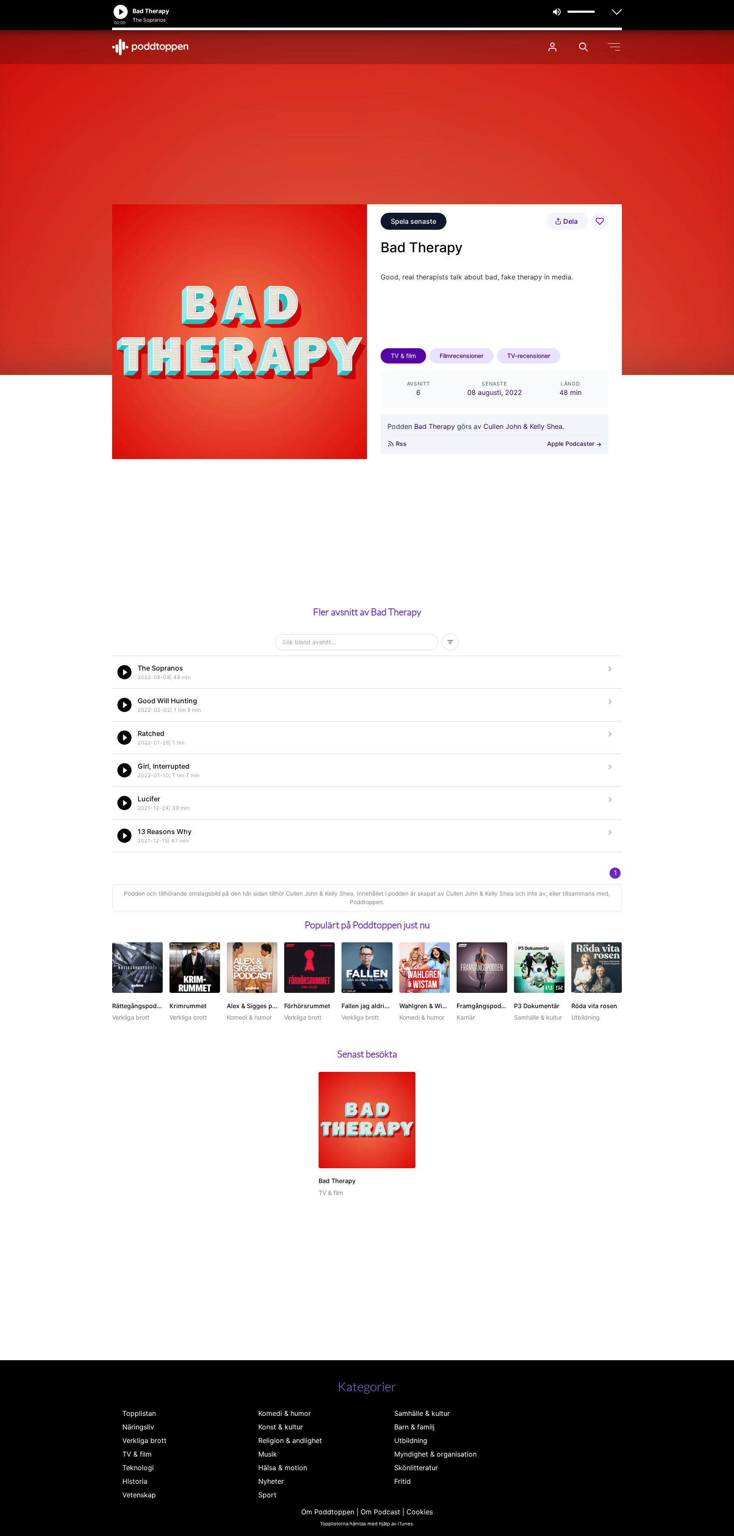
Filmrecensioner (461, 355)
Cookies (420, 1512)
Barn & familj (414, 1427)
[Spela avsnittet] (124, 672)
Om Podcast (380, 1512)
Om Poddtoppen (327, 1512)
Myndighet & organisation (435, 1454)
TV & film (403, 355)
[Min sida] (552, 47)
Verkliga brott (144, 1440)
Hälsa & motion (282, 1467)
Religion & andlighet (290, 1440)
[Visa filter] (450, 642)
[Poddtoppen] (150, 47)
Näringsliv (138, 1427)
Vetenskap (139, 1495)
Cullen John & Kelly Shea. (523, 426)
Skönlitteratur (416, 1467)
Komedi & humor (284, 1413)
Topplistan (139, 1413)
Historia (134, 1481)
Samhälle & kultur (422, 1413)
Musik (267, 1454)
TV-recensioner (528, 355)
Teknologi (138, 1467)
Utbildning (410, 1440)
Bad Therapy (434, 426)
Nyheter (271, 1481)
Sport (267, 1495)
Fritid (402, 1481)
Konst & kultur (280, 1427)
